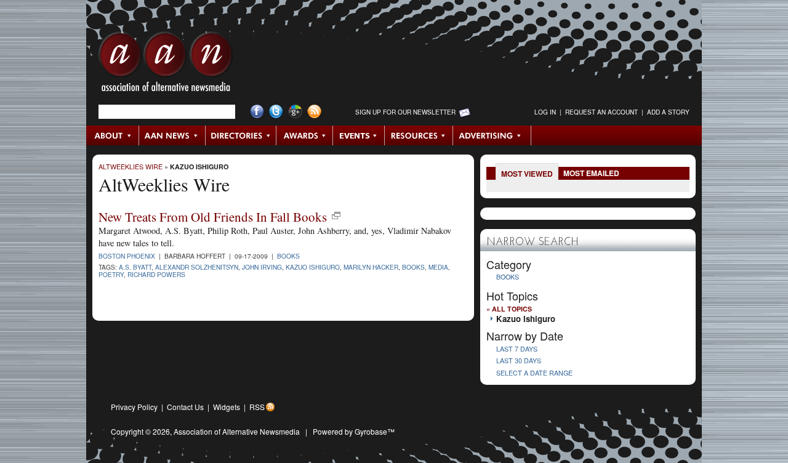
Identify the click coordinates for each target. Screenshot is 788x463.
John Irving (262, 267)
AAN (165, 65)
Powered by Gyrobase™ (354, 431)
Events (359, 135)
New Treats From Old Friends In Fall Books (212, 216)
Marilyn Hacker (371, 267)
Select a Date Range (534, 372)
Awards (304, 135)
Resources (419, 135)
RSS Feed (314, 112)
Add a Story (668, 112)
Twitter (276, 112)
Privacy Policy (134, 406)
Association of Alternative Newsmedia (237, 431)
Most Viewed (527, 173)
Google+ (295, 112)
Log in (545, 112)
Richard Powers (156, 274)
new (336, 215)
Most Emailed (591, 173)
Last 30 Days (518, 360)
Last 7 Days (516, 348)
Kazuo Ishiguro (199, 166)
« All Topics (509, 308)
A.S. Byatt (135, 267)
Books (288, 255)
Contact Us (185, 406)
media (438, 267)
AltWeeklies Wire (130, 166)
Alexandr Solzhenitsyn (196, 267)
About (113, 135)
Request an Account (601, 112)
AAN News (173, 135)
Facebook (257, 112)
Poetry (111, 274)
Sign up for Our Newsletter (405, 112)
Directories (241, 135)
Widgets (226, 406)
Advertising (492, 135)
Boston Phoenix (126, 255)
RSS (257, 406)
